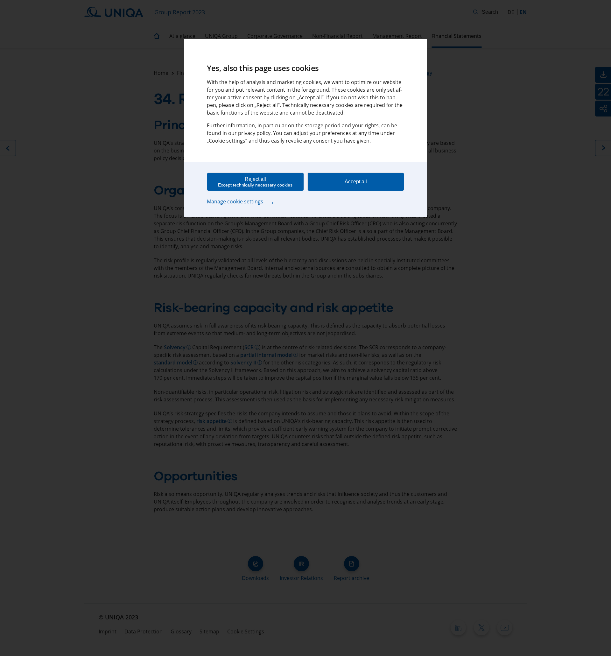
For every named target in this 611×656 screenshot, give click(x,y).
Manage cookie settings (241, 201)
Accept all (356, 181)
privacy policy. (255, 133)
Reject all (255, 181)
